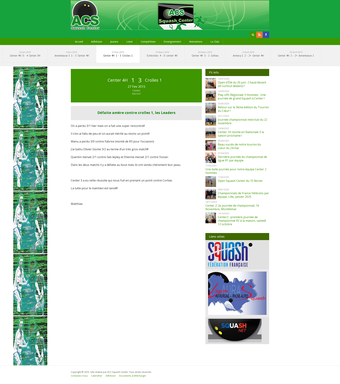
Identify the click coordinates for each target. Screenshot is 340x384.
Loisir (129, 41)
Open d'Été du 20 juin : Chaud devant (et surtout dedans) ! (242, 84)
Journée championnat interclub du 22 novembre (242, 121)
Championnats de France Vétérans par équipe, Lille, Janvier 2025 (243, 195)
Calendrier (96, 375)
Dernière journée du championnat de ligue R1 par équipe (242, 158)
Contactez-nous (79, 375)
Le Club (214, 41)
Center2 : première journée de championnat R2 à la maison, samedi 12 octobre (242, 220)
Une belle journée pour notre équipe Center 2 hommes (235, 171)
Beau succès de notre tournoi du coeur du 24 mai (239, 146)
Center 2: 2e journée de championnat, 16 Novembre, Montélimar (232, 207)
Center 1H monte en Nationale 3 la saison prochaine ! (241, 134)
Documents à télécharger (132, 375)
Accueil (79, 41)
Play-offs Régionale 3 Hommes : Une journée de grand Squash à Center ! (242, 96)
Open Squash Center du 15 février (240, 181)
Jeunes (114, 41)
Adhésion (96, 41)
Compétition (148, 41)
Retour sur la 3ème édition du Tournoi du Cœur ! (243, 109)
